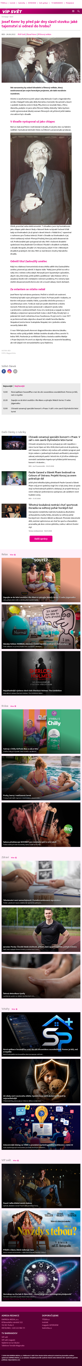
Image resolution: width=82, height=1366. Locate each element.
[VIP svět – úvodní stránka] (12, 11)
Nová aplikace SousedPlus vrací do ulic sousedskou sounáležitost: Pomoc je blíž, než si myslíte (44, 393)
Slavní (11, 17)
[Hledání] (78, 11)
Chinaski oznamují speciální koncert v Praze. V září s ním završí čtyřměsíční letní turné (44, 410)
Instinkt (12, 3)
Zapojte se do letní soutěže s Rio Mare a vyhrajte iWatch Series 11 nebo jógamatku (41, 402)
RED (3, 34)
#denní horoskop (14, 1299)
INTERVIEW (32, 3)
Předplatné (70, 3)
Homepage (5, 17)
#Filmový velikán (44, 34)
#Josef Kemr (32, 34)
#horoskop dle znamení (26, 1299)
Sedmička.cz (47, 1328)
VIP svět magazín (8, 1340)
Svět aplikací (43, 3)
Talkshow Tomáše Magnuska (13, 1345)
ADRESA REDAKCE (10, 1315)
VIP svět (5, 1337)
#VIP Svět (21, 34)
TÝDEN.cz (4, 3)
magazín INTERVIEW (50, 1325)
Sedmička (21, 3)
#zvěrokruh (6, 1299)
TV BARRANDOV (57, 3)
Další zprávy (41, 538)
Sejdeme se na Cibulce (10, 1343)
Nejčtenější (20, 386)
